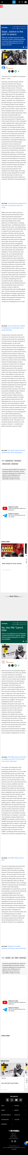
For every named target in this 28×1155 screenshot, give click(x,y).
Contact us (13, 1135)
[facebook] (9, 71)
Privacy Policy (13, 1137)
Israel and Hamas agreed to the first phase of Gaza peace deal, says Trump (13, 205)
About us (13, 1133)
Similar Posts (5, 1061)
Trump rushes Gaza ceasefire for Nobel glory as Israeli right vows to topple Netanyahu (13, 328)
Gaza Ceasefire (17, 460)
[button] (2, 2)
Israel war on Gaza (6, 463)
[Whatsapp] (15, 71)
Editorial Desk (9, 68)
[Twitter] (12, 71)
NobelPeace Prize (9, 460)
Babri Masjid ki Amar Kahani (12, 563)
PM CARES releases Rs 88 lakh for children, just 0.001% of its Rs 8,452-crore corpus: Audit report (13, 759)
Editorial (5, 27)
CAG (12, 957)
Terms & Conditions (13, 1138)
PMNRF (16, 957)
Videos (3, 558)
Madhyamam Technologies (14, 1147)
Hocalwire (14, 1149)
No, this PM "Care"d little (12, 629)
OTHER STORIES (5, 541)
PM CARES (8, 957)
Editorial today (15, 463)
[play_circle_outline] (12, 550)
